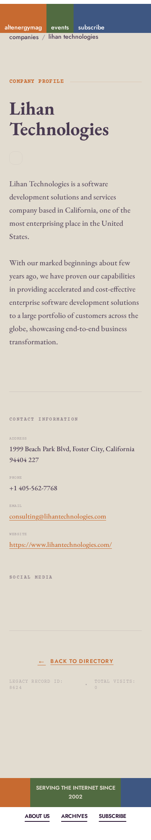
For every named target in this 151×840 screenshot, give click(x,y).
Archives (74, 816)
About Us (37, 816)
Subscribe (112, 816)
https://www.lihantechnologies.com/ (60, 544)
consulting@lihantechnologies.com (57, 516)
